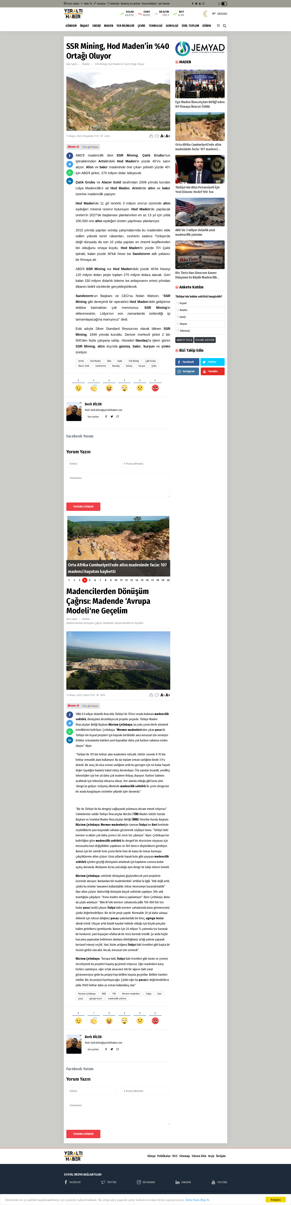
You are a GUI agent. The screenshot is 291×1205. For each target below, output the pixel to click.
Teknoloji (185, 330)
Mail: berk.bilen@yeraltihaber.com (103, 410)
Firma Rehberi (149, 3)
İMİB (104, 993)
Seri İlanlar (164, 3)
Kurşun (142, 365)
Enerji (183, 317)
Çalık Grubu (150, 361)
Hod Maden (95, 361)
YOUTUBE (222, 1182)
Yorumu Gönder (83, 506)
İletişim (220, 1156)
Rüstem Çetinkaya (86, 993)
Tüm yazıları (93, 416)
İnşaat (183, 303)
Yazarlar (101, 3)
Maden (86, 64)
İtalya (148, 993)
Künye (152, 1156)
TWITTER (111, 1182)
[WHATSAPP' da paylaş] (69, 172)
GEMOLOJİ (172, 26)
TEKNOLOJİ (155, 26)
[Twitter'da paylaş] (69, 164)
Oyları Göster (205, 340)
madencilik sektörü (117, 998)
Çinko (154, 365)
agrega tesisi (95, 998)
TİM (114, 993)
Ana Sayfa (71, 64)
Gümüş (129, 365)
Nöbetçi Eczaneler (130, 3)
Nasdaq (116, 365)
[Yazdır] (151, 135)
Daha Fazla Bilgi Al (197, 1200)
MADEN (108, 26)
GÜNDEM (71, 26)
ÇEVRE (141, 26)
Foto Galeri (73, 3)
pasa (80, 998)
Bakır (120, 361)
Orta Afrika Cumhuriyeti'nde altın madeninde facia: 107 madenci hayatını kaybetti (198, 149)
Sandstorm (100, 365)
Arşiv (211, 1156)
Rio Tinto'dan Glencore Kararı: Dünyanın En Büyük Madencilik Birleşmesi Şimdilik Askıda (196, 277)
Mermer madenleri (131, 993)
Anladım (276, 1199)
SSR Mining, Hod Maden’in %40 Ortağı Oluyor (119, 64)
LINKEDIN (186, 1182)
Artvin (81, 361)
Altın (109, 361)
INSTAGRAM (149, 1182)
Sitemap (184, 1156)
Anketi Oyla (184, 340)
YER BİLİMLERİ (125, 26)
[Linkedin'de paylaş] (69, 181)
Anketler (114, 3)
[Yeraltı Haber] (73, 13)
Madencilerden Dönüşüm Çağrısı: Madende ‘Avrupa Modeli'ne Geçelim (104, 623)
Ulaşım (183, 323)
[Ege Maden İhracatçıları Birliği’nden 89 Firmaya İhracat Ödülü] (200, 84)
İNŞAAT (84, 26)
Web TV (87, 3)
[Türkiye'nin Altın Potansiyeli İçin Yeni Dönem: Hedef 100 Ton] (200, 169)
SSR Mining (134, 361)
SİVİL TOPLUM (190, 26)
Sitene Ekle (199, 1156)
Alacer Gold (83, 365)
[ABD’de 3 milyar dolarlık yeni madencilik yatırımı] (200, 212)
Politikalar (164, 1156)
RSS (174, 1156)
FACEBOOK (75, 1182)
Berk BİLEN (93, 404)
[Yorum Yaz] (156, 135)
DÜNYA (206, 26)
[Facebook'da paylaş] (69, 155)
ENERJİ (96, 26)
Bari (159, 993)
